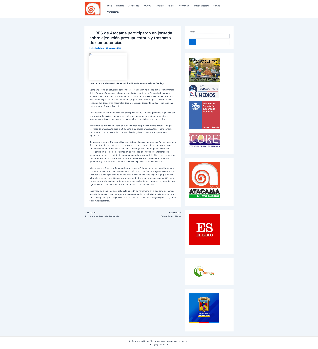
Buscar (192, 32)
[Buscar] (192, 42)
